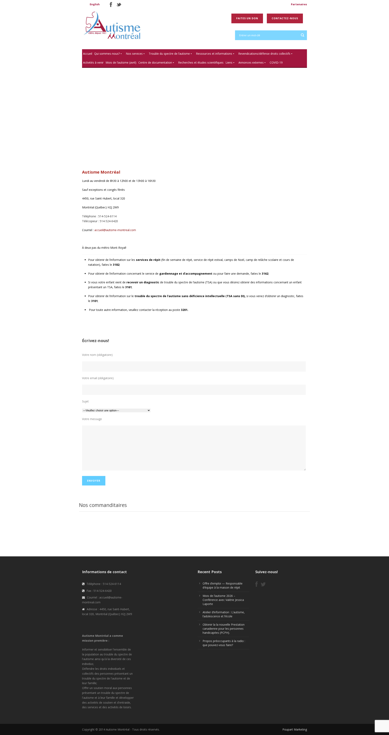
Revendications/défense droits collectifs (264, 53)
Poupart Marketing (294, 729)
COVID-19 (276, 62)
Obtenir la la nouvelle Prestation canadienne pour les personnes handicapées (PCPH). (224, 629)
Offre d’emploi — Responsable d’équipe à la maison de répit (223, 585)
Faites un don (247, 18)
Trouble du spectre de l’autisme (169, 53)
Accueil (87, 53)
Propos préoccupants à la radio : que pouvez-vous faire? (224, 643)
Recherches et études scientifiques (200, 62)
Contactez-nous (285, 18)
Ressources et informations (214, 53)
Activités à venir (93, 62)
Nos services (134, 53)
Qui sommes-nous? (107, 53)
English (95, 4)
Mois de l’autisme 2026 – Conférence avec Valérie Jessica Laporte (223, 600)
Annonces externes (251, 62)
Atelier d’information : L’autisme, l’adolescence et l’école (224, 614)
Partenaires (299, 4)
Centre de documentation (155, 62)
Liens (228, 62)
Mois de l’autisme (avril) (121, 62)
